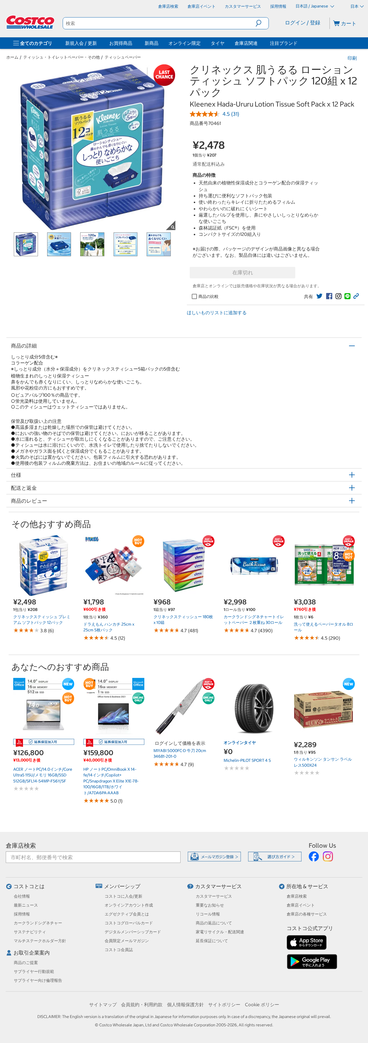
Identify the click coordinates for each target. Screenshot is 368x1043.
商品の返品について (214, 923)
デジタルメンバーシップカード (133, 931)
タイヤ (218, 43)
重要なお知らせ (210, 905)
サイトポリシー (224, 1004)
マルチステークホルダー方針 (40, 940)
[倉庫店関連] (259, 43)
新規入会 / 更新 (81, 43)
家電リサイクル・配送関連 (220, 931)
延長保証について (212, 940)
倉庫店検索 (21, 845)
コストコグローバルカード (129, 923)
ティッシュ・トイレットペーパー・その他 (61, 57)
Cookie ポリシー (262, 1004)
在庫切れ (242, 272)
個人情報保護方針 (185, 1004)
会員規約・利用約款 (141, 1004)
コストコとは (29, 886)
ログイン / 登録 (302, 22)
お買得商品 (120, 43)
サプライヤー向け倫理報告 (38, 980)
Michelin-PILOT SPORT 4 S (247, 760)
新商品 (151, 43)
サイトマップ (103, 1004)
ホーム (12, 57)
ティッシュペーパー (123, 57)
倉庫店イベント (301, 905)
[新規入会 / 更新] (98, 43)
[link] (319, 296)
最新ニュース (26, 905)
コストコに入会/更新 (123, 896)
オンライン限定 (184, 43)
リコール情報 (208, 914)
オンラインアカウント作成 (129, 905)
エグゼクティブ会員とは (127, 914)
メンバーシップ (122, 886)
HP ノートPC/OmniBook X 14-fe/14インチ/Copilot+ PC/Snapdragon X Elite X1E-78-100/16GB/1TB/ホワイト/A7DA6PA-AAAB (111, 781)
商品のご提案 (26, 962)
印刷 (352, 58)
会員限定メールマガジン (127, 940)
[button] (262, 23)
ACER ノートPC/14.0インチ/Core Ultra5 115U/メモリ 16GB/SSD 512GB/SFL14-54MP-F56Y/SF (42, 775)
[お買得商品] (133, 43)
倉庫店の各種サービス (307, 914)
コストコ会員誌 (119, 949)
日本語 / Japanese (312, 6)
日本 (354, 6)
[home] (31, 22)
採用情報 (22, 914)
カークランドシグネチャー (38, 923)
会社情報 (22, 896)
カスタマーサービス (218, 886)
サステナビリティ (30, 931)
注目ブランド (284, 43)
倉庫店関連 (246, 43)
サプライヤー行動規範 (34, 971)
